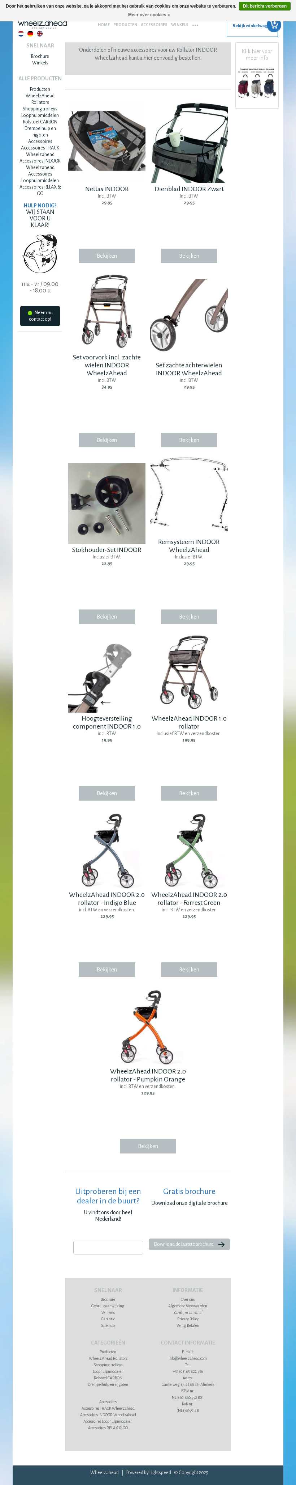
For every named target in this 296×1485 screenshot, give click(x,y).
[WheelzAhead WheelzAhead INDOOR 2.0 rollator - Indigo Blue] (106, 887)
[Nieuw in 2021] (257, 99)
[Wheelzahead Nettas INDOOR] (106, 181)
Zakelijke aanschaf (188, 1312)
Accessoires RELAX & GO (108, 1428)
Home (104, 24)
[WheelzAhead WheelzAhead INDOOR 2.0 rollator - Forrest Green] (188, 887)
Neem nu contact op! (41, 316)
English (40, 34)
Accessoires (154, 24)
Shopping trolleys (40, 108)
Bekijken (107, 256)
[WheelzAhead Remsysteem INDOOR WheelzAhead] (188, 534)
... (195, 22)
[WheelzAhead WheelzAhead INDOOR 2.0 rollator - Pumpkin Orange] (148, 1064)
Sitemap (108, 1325)
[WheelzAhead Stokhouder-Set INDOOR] (106, 542)
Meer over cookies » (149, 14)
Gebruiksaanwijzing (108, 1306)
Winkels (179, 24)
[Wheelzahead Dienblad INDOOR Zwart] (188, 181)
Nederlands (21, 34)
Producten (125, 24)
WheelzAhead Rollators (108, 1358)
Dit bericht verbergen (265, 6)
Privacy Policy (188, 1319)
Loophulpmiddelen (40, 115)
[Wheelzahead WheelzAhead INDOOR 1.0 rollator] (188, 711)
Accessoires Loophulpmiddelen (107, 1421)
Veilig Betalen (188, 1325)
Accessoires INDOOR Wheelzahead (108, 1415)
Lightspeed (160, 1472)
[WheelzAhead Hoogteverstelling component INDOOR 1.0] (106, 711)
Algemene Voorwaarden (187, 1306)
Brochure (40, 56)
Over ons (188, 1299)
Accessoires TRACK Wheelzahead (108, 1408)
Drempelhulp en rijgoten (108, 1384)
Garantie (108, 1319)
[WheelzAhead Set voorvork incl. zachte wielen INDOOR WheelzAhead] (106, 350)
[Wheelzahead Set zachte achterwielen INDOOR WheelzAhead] (188, 357)
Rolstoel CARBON (40, 122)
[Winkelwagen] (252, 28)
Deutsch (30, 34)
